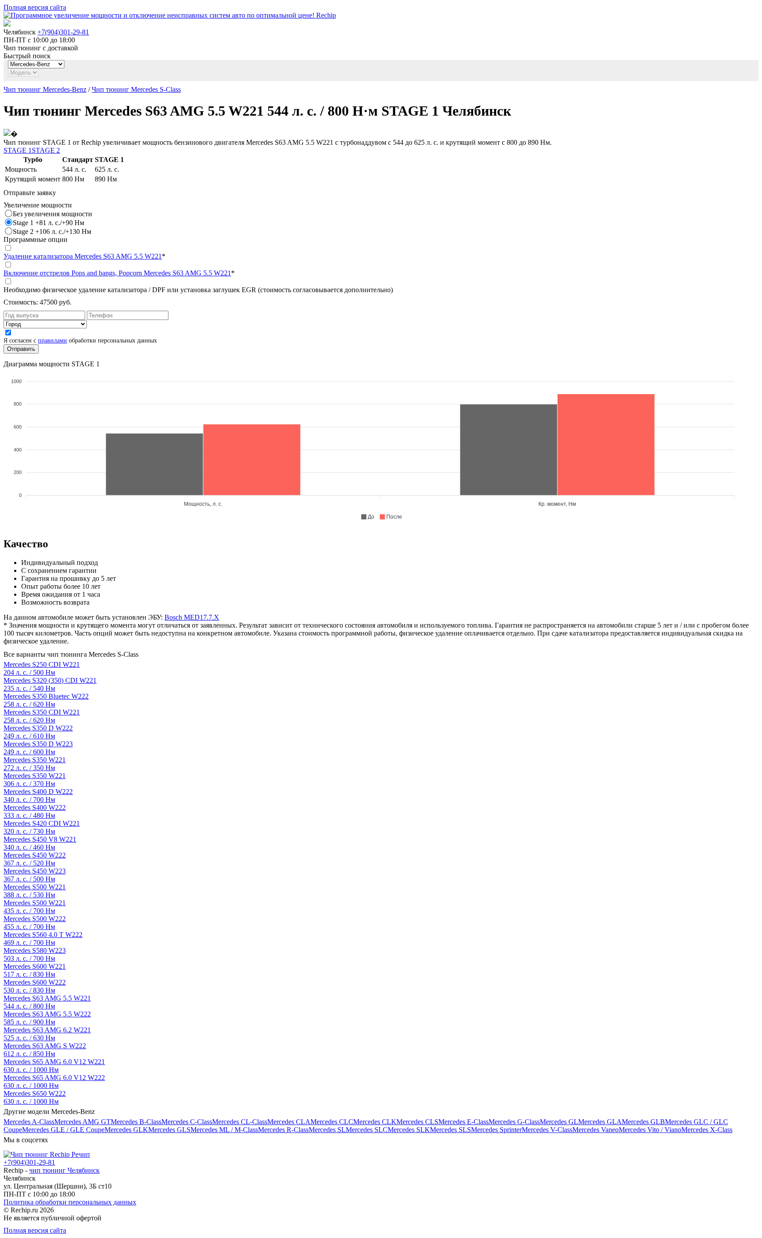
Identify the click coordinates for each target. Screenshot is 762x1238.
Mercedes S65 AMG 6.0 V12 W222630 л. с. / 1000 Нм (54, 1081)
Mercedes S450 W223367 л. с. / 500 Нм (35, 875)
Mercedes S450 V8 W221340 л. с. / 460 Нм (40, 843)
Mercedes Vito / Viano (650, 1129)
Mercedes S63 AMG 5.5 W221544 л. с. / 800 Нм (47, 1002)
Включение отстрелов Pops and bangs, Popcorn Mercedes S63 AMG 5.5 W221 (117, 273)
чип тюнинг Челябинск (64, 1170)
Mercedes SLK (409, 1129)
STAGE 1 (18, 150)
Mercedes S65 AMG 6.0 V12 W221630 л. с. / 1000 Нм (54, 1065)
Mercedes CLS (417, 1121)
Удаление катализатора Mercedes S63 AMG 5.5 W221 (83, 256)
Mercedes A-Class (29, 1121)
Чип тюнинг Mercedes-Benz (45, 89)
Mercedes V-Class (547, 1129)
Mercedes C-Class (186, 1121)
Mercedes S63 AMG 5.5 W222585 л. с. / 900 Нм (47, 1018)
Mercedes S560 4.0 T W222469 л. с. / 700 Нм (43, 938)
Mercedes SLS (450, 1129)
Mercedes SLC (367, 1129)
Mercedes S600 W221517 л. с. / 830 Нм (35, 970)
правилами (52, 340)
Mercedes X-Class (706, 1129)
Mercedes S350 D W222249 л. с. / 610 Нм (38, 732)
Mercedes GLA (600, 1121)
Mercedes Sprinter (496, 1129)
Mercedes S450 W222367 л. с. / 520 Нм (35, 859)
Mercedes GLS (169, 1129)
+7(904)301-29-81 (63, 32)
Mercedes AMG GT (82, 1121)
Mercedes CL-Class (239, 1121)
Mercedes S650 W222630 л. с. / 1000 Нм (35, 1097)
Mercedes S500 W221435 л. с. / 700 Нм (35, 906)
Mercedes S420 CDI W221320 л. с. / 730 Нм (42, 827)
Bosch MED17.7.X (191, 617)
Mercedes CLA (288, 1121)
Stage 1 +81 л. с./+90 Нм (48, 222)
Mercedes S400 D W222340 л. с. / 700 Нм (38, 795)
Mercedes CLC (331, 1121)
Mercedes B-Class (136, 1121)
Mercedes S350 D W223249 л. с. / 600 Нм (38, 748)
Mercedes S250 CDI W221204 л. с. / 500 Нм (42, 668)
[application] (381, 445)
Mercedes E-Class (463, 1121)
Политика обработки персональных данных (70, 1202)
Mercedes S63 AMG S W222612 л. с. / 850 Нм (45, 1049)
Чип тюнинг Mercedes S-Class (136, 89)
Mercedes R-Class (283, 1129)
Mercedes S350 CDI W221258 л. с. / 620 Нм (42, 716)
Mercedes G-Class (514, 1121)
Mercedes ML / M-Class (224, 1129)
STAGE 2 (46, 150)
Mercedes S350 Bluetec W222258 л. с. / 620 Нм (46, 700)
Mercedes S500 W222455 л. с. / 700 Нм (35, 922)
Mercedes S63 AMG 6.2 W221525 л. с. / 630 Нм (47, 1034)
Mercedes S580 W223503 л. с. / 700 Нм (35, 954)
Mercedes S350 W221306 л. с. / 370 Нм (35, 779)
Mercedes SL (327, 1129)
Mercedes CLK (374, 1121)
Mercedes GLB (643, 1121)
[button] (367, 516)
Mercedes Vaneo (595, 1129)
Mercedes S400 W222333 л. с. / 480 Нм (35, 811)
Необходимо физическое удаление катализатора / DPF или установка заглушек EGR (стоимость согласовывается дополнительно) (198, 290)
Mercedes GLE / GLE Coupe (63, 1129)
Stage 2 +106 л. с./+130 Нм (52, 231)
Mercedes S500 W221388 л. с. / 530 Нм (35, 891)
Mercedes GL (559, 1121)
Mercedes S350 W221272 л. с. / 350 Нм (35, 763)
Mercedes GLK (126, 1129)
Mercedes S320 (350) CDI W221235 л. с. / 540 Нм (50, 684)
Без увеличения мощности (52, 214)
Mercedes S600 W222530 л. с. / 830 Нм (35, 986)
